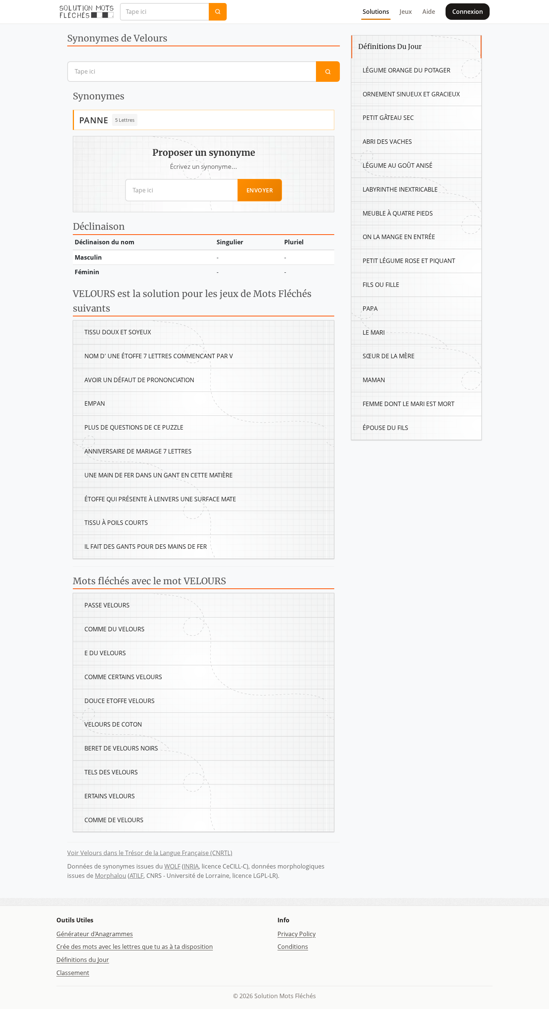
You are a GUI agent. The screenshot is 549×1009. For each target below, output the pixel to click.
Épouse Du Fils (385, 428)
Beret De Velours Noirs (121, 748)
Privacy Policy (296, 934)
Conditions (292, 947)
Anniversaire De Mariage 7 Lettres (138, 451)
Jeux (406, 11)
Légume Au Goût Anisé (397, 165)
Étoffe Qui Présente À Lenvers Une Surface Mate (160, 499)
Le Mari (374, 332)
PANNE (93, 120)
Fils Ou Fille (381, 285)
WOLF (172, 866)
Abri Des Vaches (387, 141)
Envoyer (259, 190)
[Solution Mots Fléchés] (86, 11)
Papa (370, 308)
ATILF (136, 876)
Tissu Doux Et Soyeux (117, 332)
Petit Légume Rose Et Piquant (409, 261)
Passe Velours (107, 605)
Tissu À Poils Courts (116, 523)
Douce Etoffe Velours (119, 701)
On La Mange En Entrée (399, 237)
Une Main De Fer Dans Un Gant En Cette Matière (158, 475)
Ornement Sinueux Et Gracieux (411, 94)
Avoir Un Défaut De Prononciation (139, 380)
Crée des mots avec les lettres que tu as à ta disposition (134, 947)
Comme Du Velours (114, 629)
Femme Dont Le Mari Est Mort (409, 404)
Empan (94, 403)
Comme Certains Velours (123, 677)
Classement (72, 973)
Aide (428, 11)
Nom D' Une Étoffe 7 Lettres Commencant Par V (158, 356)
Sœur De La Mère (389, 356)
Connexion (467, 11)
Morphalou (110, 876)
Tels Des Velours (111, 772)
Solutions (376, 11)
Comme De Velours (113, 820)
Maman (374, 380)
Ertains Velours (109, 796)
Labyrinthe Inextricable (400, 189)
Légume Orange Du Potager (406, 70)
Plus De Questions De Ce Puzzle (133, 427)
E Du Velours (105, 653)
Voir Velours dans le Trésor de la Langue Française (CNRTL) (149, 853)
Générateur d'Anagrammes (94, 934)
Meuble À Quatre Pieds (398, 213)
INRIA (191, 866)
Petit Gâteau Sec (388, 118)
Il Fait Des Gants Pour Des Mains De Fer (145, 546)
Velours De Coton (113, 724)
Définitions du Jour (82, 960)
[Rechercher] (218, 12)
